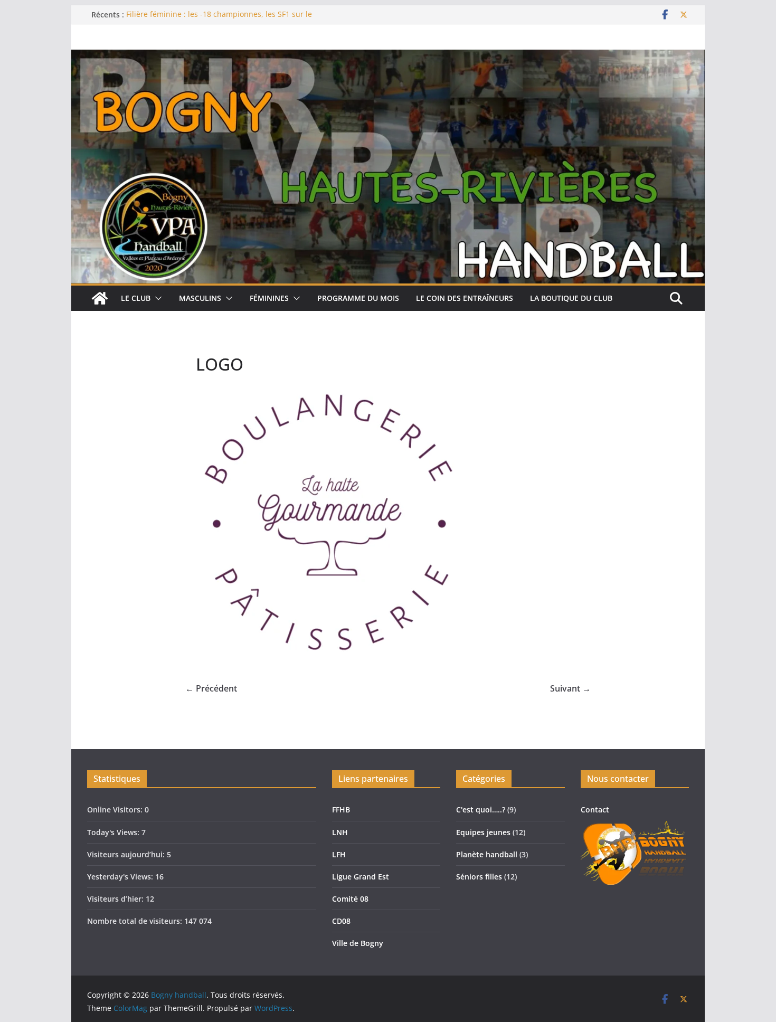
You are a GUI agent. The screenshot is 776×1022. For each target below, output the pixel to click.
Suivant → (570, 688)
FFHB (341, 810)
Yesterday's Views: (121, 877)
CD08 (341, 921)
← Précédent (211, 688)
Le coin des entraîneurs (464, 298)
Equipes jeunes (483, 832)
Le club (135, 298)
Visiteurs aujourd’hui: (127, 854)
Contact (595, 810)
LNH (340, 832)
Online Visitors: (116, 810)
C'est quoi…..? (480, 810)
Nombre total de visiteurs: (135, 921)
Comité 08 (350, 899)
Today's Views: (114, 832)
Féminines (269, 298)
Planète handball (486, 854)
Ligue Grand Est (360, 877)
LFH (339, 854)
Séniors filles (479, 877)
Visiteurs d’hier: (116, 899)
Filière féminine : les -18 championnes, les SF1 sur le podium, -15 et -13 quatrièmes (219, 20)
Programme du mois (358, 298)
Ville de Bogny (357, 943)
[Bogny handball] (99, 298)
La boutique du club (571, 298)
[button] (156, 298)
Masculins (200, 298)
